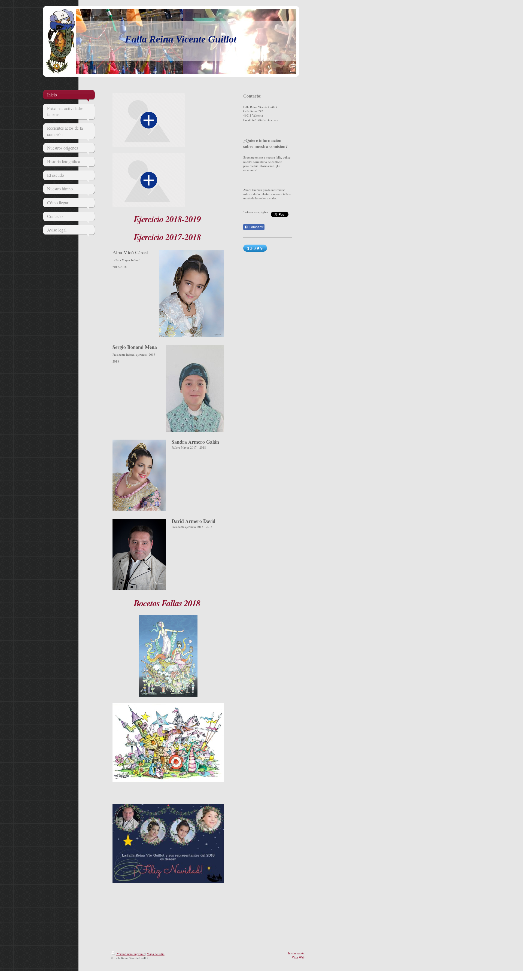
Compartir (255, 227)
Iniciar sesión (296, 953)
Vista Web (298, 957)
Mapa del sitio (156, 954)
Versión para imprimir (130, 954)
